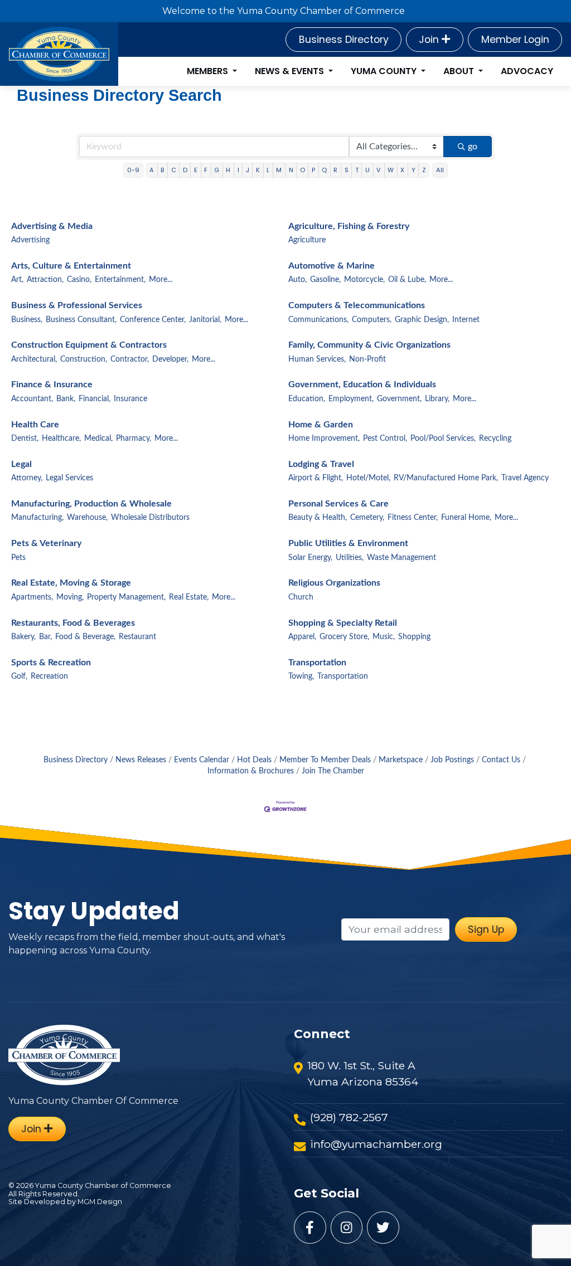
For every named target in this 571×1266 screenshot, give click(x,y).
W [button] (391, 169)
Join (430, 39)
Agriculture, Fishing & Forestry (348, 226)
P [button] (313, 169)
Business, (26, 320)
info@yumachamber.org (376, 1144)
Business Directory (344, 39)
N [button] (291, 169)
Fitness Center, (413, 518)
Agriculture (307, 240)
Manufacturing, (37, 518)
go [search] (472, 146)
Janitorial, (205, 320)
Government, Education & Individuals (362, 384)
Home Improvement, (324, 438)
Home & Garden (320, 424)
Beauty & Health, (317, 518)
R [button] (335, 169)
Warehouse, (87, 518)
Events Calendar (201, 760)
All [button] (440, 169)
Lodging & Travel (321, 464)
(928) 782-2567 (349, 1117)
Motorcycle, (364, 280)
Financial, (94, 399)
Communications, (318, 320)
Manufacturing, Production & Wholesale (91, 503)
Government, (399, 399)
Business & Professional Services (76, 305)
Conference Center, (153, 320)
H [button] (228, 169)
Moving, (70, 597)
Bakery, (23, 637)
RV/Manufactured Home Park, (446, 478)
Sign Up (486, 929)
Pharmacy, (133, 438)
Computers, (371, 320)
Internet (466, 320)
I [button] (238, 169)
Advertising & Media (52, 226)
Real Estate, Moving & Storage (71, 582)
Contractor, (129, 359)
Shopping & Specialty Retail (342, 623)
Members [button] (208, 71)
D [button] (185, 169)
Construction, (83, 359)
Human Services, (317, 359)
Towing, (301, 676)
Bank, (65, 399)
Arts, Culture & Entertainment (71, 265)
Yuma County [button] (385, 71)
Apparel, (302, 637)
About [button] (459, 71)
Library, (437, 399)
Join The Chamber (333, 771)
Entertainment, (120, 280)
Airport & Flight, (315, 478)
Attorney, (26, 478)
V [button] (378, 169)
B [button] (162, 169)
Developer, (170, 359)
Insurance (130, 399)
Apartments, (32, 597)
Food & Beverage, (85, 637)
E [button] (195, 169)
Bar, (45, 637)
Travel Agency (525, 478)
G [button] (216, 169)
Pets (18, 558)
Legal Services (69, 478)
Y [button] (413, 169)
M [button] (279, 169)
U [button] (367, 169)
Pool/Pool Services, (443, 438)
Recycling (495, 438)
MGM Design (100, 1201)
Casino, (79, 280)
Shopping (414, 637)
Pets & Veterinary (46, 543)
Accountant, (32, 399)
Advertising (30, 240)
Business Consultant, (81, 320)
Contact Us (501, 760)
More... (160, 280)
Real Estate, (189, 597)
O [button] (302, 169)
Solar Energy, (310, 558)
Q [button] (324, 169)
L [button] (268, 169)
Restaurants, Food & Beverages (73, 623)
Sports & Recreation (51, 662)
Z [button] (424, 169)
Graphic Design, (422, 320)
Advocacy (527, 71)
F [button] (205, 169)
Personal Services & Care (338, 503)
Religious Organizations (334, 582)
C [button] (173, 169)
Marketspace (401, 760)
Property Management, (126, 597)
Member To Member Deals (325, 760)
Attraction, (45, 280)
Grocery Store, (344, 637)
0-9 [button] (133, 169)
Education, (306, 399)
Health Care (35, 424)
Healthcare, (61, 438)
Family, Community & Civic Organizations (369, 344)
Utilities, (350, 558)
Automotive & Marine (331, 265)
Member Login (515, 39)
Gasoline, (325, 280)
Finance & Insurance (52, 384)
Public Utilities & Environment (348, 543)
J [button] (247, 169)
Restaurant (137, 637)
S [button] (347, 169)
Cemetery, (367, 518)
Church (300, 597)
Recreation (49, 676)
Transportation (317, 662)
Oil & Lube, (407, 280)
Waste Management (401, 558)
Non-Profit (367, 359)
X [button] (402, 169)
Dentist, (24, 438)
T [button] (357, 169)
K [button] (258, 169)
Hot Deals (254, 760)
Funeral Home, (466, 518)
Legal (21, 464)
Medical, (98, 438)
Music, (383, 637)
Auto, (297, 280)
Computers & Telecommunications (356, 305)
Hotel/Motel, (368, 478)
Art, (17, 280)
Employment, (351, 399)
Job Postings (452, 760)
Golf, (19, 676)
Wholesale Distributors (150, 518)
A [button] (151, 169)
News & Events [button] (290, 71)
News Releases (140, 760)
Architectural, (34, 359)
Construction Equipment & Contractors (89, 344)
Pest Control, (385, 438)
